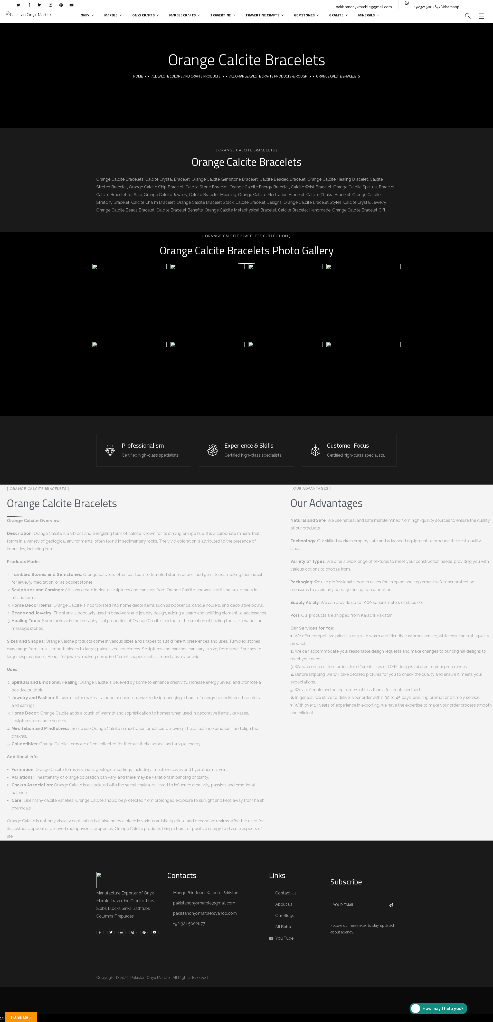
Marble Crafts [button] (182, 15)
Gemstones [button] (304, 15)
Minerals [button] (366, 15)
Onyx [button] (85, 15)
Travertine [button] (220, 15)
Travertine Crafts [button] (262, 15)
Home (138, 76)
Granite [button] (336, 15)
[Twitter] (18, 5)
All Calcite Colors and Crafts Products (186, 76)
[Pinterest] (61, 5)
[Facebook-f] (29, 5)
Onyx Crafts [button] (143, 15)
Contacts (181, 875)
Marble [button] (111, 15)
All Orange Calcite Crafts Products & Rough (268, 76)
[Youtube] (71, 5)
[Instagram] (50, 5)
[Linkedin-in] (39, 5)
